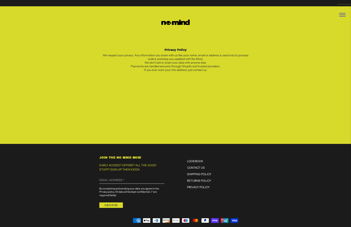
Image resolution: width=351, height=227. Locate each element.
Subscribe (111, 205)
